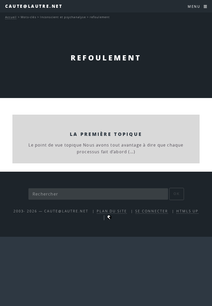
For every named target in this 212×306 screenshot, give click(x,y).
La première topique (106, 133)
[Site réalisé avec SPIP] (109, 218)
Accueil (11, 17)
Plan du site (112, 211)
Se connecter (151, 211)
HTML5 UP (187, 211)
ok (176, 194)
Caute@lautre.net (34, 6)
